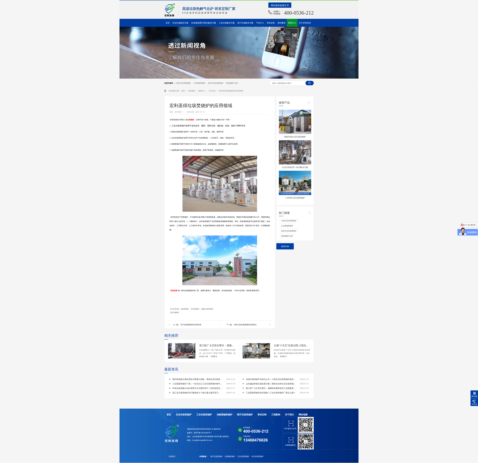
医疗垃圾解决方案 (245, 22)
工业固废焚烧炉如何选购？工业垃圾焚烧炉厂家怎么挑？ (271, 392)
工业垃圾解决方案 (227, 22)
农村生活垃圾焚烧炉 (216, 83)
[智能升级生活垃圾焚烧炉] (295, 122)
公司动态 (212, 90)
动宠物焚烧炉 (230, 456)
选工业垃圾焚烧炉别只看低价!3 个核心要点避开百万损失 (197, 392)
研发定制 (271, 22)
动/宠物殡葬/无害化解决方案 (203, 22)
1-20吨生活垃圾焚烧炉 (295, 197)
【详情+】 (214, 356)
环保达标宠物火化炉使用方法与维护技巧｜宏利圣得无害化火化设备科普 (197, 388)
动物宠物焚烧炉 (224, 414)
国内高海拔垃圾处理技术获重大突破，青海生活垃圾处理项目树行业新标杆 (197, 379)
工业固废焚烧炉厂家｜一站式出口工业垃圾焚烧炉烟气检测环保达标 (197, 383)
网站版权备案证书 (280, 5)
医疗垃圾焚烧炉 (245, 414)
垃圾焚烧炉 (185, 309)
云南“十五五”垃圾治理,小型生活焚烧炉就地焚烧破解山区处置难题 (292, 345)
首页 (168, 22)
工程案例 (275, 414)
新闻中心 (292, 22)
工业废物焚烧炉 (199, 83)
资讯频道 (192, 90)
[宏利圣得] (172, 433)
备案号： (190, 432)
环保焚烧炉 (195, 309)
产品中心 (260, 22)
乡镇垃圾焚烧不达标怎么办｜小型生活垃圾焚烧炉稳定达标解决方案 (271, 379)
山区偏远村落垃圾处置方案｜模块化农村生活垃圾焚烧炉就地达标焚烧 (271, 383)
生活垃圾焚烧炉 (184, 414)
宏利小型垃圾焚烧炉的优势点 (245, 324)
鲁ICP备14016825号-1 (203, 432)
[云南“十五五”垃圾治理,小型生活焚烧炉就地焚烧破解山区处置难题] (256, 351)
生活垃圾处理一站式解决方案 (295, 167)
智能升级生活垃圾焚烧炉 (295, 136)
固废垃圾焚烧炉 (207, 309)
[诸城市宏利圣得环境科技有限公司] (169, 16)
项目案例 (281, 22)
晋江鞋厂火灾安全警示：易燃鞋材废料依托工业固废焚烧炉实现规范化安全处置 (217, 345)
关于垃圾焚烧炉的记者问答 (190, 324)
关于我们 (289, 414)
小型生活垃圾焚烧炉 (183, 83)
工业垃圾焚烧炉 (204, 414)
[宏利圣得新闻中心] (239, 78)
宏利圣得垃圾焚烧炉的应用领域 (231, 90)
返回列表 (285, 246)
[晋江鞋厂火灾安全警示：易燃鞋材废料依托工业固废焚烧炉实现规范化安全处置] (181, 351)
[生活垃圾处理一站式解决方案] (295, 152)
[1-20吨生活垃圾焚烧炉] (295, 183)
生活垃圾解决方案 (180, 22)
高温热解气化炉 (232, 83)
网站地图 (303, 414)
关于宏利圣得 (305, 22)
